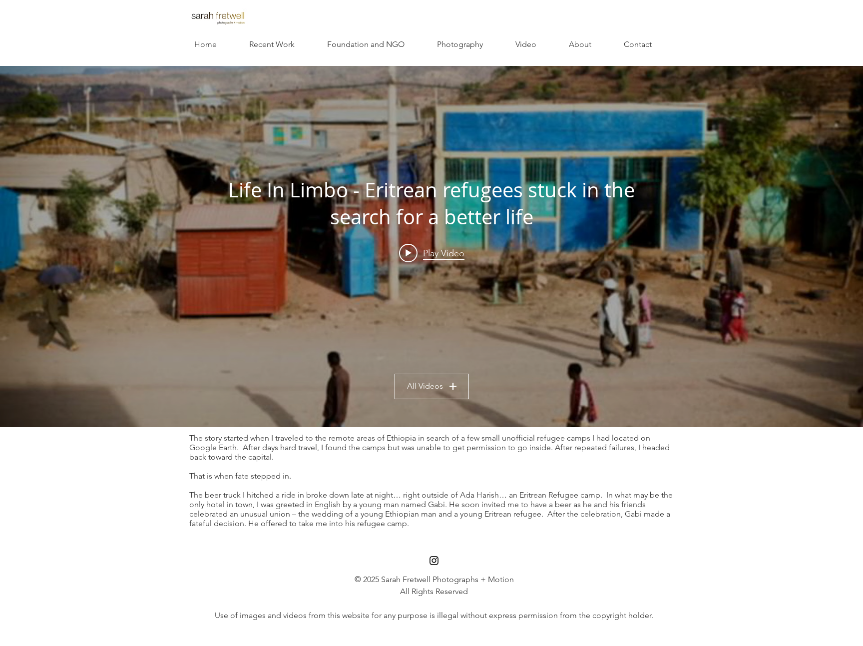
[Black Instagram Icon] (434, 561)
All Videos (425, 386)
